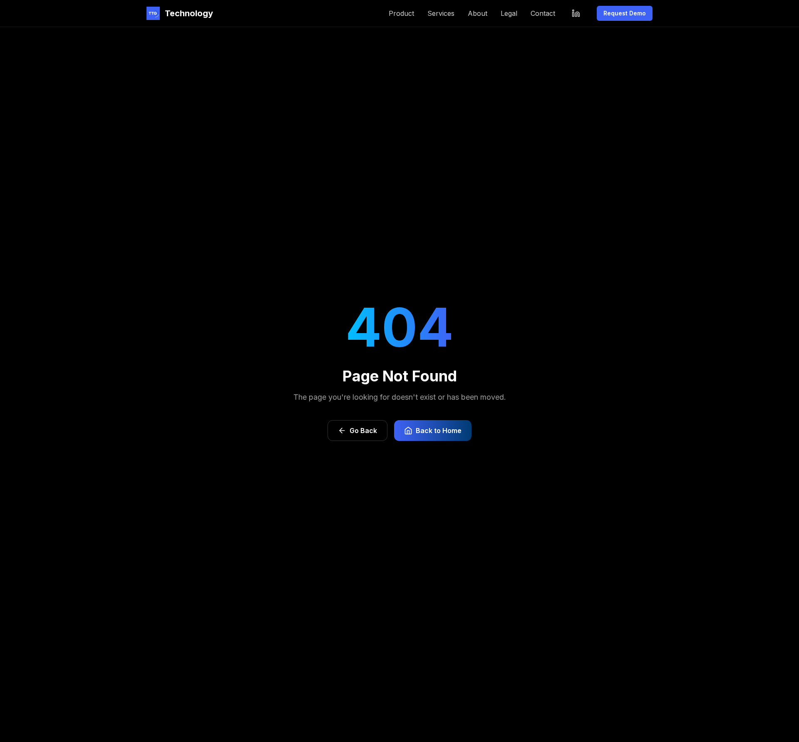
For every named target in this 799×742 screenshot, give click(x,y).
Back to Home (439, 430)
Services (440, 13)
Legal (509, 13)
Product (401, 13)
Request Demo (624, 13)
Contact (543, 13)
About (477, 13)
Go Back (363, 430)
